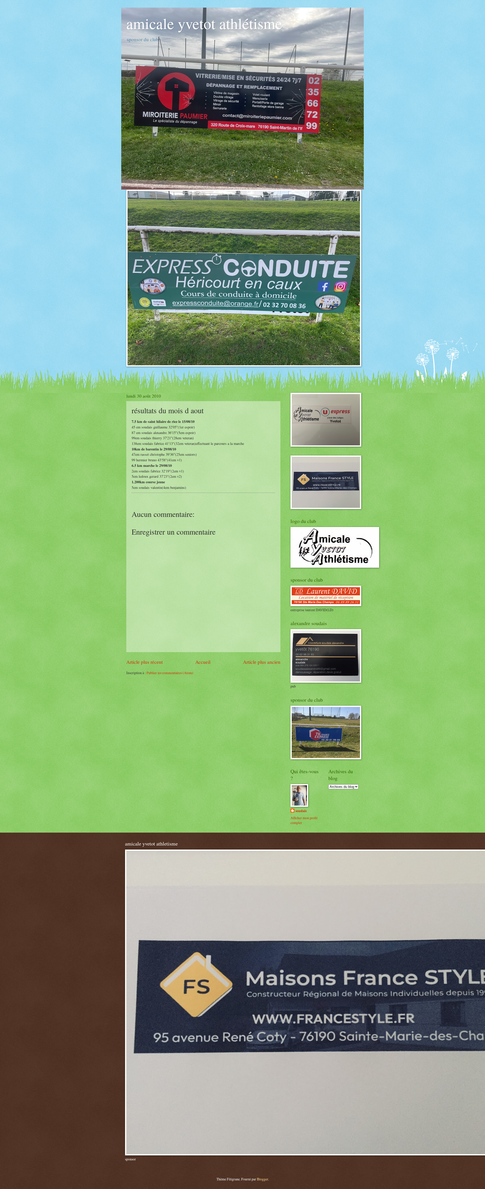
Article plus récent (144, 662)
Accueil (202, 662)
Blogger (262, 1179)
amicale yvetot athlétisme (204, 23)
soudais (301, 811)
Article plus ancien (261, 662)
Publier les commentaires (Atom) (170, 672)
